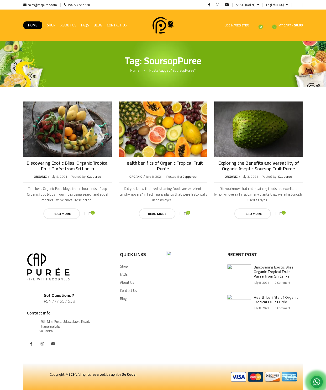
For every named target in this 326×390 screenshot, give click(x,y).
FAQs (85, 25)
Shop (51, 25)
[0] (90, 213)
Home (32, 25)
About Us (68, 25)
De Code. (129, 374)
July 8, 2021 (59, 176)
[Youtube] (53, 343)
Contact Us (117, 25)
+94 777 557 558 (59, 301)
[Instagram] (42, 343)
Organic (40, 176)
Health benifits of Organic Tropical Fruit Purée (163, 165)
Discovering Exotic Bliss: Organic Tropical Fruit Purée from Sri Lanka (67, 165)
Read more (62, 214)
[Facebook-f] (31, 343)
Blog (98, 25)
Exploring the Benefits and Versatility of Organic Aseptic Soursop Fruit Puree (258, 165)
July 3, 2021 (250, 176)
